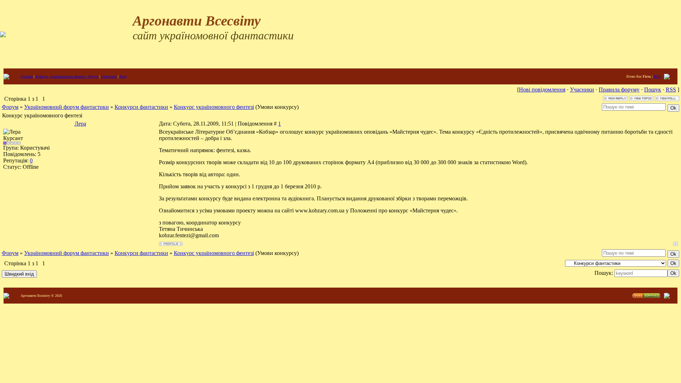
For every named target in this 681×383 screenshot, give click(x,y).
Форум (10, 107)
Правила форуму (619, 90)
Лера (80, 124)
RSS (657, 76)
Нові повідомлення (542, 90)
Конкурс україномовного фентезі (214, 107)
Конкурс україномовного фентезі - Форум (66, 76)
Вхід (123, 76)
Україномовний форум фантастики (66, 107)
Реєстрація (109, 76)
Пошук (652, 90)
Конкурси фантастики (141, 107)
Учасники (582, 90)
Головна (27, 76)
